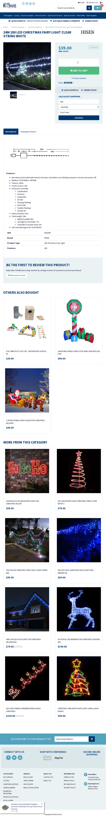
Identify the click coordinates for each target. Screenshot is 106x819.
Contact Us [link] (48, 777)
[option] (27, 66)
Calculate (79, 118)
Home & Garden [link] (9, 788)
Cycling (16, 15)
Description (11, 131)
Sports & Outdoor (69, 15)
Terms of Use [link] (69, 777)
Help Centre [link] (28, 784)
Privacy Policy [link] (69, 781)
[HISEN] (88, 32)
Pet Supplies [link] (8, 777)
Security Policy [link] (70, 788)
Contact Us (93, 3)
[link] (23, 3)
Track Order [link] (28, 781)
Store (81, 3)
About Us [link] (47, 781)
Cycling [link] (6, 781)
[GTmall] (9, 5)
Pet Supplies (8, 15)
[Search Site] (89, 8)
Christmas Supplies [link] (10, 784)
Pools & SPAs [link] (8, 800)
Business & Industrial (55, 15)
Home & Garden (40, 15)
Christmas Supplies (27, 15)
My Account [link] (28, 777)
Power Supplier (91, 15)
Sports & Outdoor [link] (10, 797)
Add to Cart (80, 70)
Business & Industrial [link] (7, 792)
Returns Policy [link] (69, 784)
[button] (79, 78)
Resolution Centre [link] (31, 788)
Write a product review (18, 275)
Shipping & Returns (28, 131)
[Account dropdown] (101, 2)
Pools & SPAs (81, 15)
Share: (61, 82)
